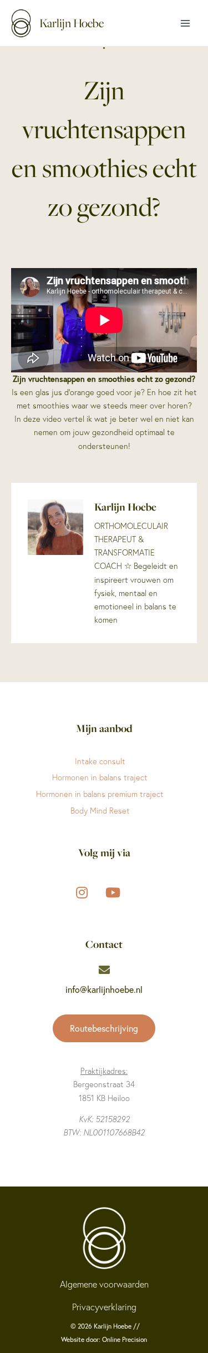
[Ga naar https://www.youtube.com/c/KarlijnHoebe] (113, 891)
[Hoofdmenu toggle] (185, 23)
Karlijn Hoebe (71, 23)
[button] (104, 1028)
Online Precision (124, 1339)
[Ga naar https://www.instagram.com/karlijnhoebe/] (82, 891)
